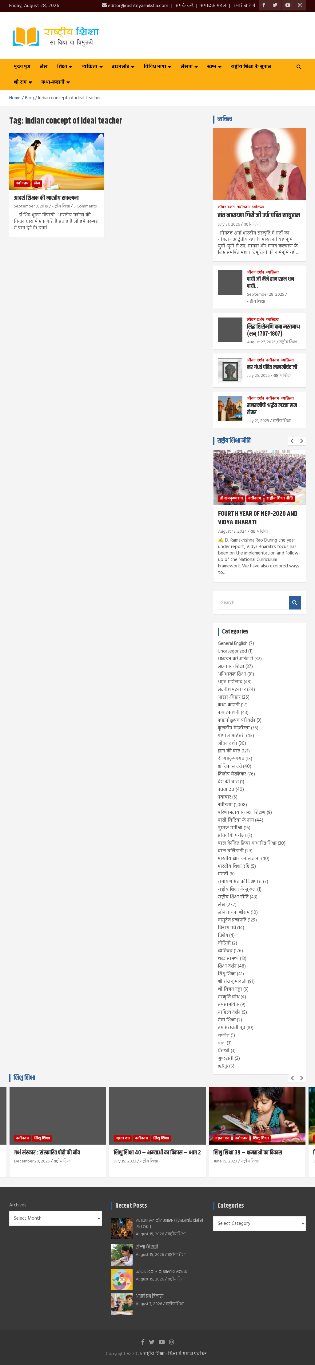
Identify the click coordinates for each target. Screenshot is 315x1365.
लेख (44, 66)
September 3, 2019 (31, 206)
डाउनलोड (120, 66)
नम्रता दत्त (226, 789)
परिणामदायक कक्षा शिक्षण (241, 812)
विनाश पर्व (227, 928)
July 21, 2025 (258, 420)
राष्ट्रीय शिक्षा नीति (234, 441)
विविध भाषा (155, 66)
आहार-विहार (229, 697)
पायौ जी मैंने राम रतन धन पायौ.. (270, 283)
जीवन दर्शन (226, 207)
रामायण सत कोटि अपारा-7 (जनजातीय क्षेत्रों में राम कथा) (169, 1223)
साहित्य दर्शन (229, 1012)
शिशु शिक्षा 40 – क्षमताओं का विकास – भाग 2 (157, 1152)
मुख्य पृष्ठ (22, 66)
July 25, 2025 (258, 375)
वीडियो (224, 943)
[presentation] (292, 441)
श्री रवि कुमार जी (232, 981)
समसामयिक (228, 1004)
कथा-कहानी (53, 82)
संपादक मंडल (213, 5)
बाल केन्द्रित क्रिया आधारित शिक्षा (247, 843)
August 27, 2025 (261, 342)
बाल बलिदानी (231, 851)
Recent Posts (131, 1206)
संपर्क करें (184, 5)
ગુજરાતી (225, 1058)
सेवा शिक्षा (227, 1020)
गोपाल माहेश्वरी (231, 736)
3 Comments (85, 206)
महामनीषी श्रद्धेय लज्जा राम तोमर (272, 409)
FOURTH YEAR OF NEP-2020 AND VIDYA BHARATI (257, 518)
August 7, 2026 (149, 1304)
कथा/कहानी (229, 712)
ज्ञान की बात (229, 751)
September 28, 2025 (265, 294)
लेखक (187, 66)
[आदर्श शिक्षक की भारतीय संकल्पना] (57, 161)
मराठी (223, 874)
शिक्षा (62, 66)
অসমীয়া (223, 1035)
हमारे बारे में (244, 5)
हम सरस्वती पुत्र (231, 1028)
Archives (17, 1205)
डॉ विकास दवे (230, 766)
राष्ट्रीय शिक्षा (61, 206)
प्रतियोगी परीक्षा (232, 835)
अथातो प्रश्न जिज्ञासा (149, 1296)
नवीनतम (22, 183)
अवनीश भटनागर (232, 689)
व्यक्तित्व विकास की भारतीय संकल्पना (162, 1272)
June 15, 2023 (225, 1161)
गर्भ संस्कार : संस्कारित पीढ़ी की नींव (47, 1152)
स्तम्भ (211, 66)
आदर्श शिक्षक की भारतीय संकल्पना (46, 198)
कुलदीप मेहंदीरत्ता (234, 728)
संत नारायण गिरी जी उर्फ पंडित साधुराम (259, 215)
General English (233, 643)
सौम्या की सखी (147, 1247)
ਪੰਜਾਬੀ (223, 1051)
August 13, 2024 (232, 531)
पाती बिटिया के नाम (236, 820)
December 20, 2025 (32, 1161)
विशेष (223, 935)
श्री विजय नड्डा (230, 989)
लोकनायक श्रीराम (233, 912)
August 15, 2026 (150, 1234)
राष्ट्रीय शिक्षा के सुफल (251, 66)
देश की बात (228, 782)
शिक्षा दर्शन (227, 966)
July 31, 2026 (229, 224)
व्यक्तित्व (90, 66)
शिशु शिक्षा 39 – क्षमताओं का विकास (247, 1152)
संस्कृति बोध (228, 997)
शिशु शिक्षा (227, 974)
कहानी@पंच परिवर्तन (236, 720)
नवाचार (224, 797)
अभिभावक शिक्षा (232, 674)
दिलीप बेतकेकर (232, 774)
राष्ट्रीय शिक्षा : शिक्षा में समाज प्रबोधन (175, 1354)
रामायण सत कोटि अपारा (240, 882)
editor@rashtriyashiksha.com (137, 5)
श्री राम (20, 82)
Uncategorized (232, 651)
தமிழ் (223, 1066)
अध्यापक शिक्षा (231, 666)
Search (295, 603)
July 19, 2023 (125, 1161)
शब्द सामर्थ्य (228, 958)
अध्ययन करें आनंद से (235, 659)
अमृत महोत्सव (230, 682)
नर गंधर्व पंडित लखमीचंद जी (272, 367)
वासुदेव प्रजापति (232, 920)
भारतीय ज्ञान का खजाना (239, 858)
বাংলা (221, 1043)
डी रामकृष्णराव (231, 498)
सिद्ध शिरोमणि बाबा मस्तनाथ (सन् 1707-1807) (273, 330)
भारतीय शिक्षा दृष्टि (233, 866)
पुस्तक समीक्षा (230, 828)
